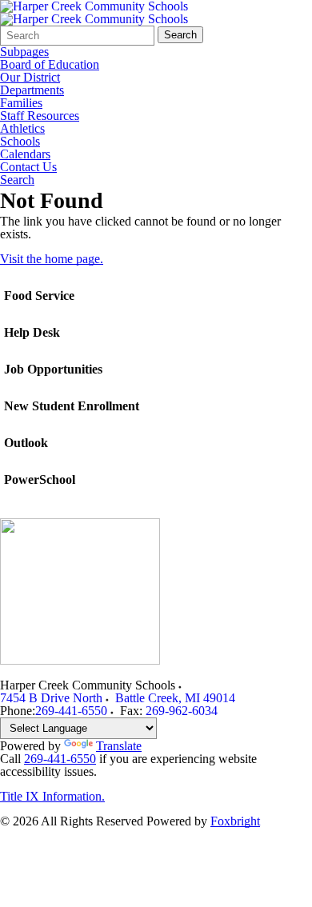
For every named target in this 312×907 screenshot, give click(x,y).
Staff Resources (39, 116)
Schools (20, 141)
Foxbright (235, 821)
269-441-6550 (71, 710)
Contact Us (28, 167)
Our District (30, 77)
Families (21, 103)
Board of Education (49, 64)
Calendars (25, 154)
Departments (32, 90)
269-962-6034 (182, 710)
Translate (119, 746)
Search (180, 35)
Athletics (22, 128)
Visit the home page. (51, 259)
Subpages (24, 52)
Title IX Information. (52, 796)
